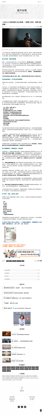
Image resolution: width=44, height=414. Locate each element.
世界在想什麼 (32, 396)
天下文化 (8, 367)
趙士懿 (17, 359)
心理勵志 (21, 367)
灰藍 (17, 379)
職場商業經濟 (12, 399)
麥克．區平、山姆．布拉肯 (15, 26)
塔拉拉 (10, 379)
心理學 (33, 367)
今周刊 (37, 367)
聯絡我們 (12, 401)
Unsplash (12, 49)
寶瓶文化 (17, 367)
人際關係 (17, 369)
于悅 (17, 339)
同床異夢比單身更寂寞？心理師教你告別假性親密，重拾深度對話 (16, 293)
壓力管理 (14, 261)
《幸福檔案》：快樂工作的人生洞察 (11, 303)
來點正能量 (12, 396)
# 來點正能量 (23, 26)
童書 (30, 369)
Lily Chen (13, 379)
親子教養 (8, 369)
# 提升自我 (29, 26)
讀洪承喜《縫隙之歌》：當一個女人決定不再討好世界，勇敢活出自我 (17, 308)
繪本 (25, 367)
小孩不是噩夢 (32, 398)
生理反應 (19, 261)
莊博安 (17, 346)
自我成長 (21, 369)
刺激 (23, 261)
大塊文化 (4, 367)
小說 (37, 369)
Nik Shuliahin (6, 49)
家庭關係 (29, 367)
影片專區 (32, 399)
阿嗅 (20, 379)
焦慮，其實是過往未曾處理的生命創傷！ (18, 347)
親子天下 (26, 369)
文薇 (6, 379)
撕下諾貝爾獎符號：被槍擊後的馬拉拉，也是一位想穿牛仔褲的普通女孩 (17, 298)
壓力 (7, 261)
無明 (3, 379)
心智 (10, 261)
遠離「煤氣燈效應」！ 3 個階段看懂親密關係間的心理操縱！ (22, 341)
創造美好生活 (12, 398)
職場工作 (13, 369)
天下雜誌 (13, 367)
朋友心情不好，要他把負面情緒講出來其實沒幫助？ (20, 334)
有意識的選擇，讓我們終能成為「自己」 (18, 354)
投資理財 (4, 369)
